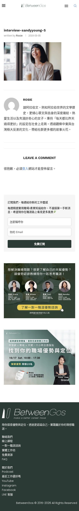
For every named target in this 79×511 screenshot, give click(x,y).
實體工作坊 (8, 450)
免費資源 (7, 455)
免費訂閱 (39, 244)
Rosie (19, 35)
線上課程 (7, 441)
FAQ (4, 459)
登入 (25, 169)
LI (7, 494)
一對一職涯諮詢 (11, 446)
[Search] (75, 5)
